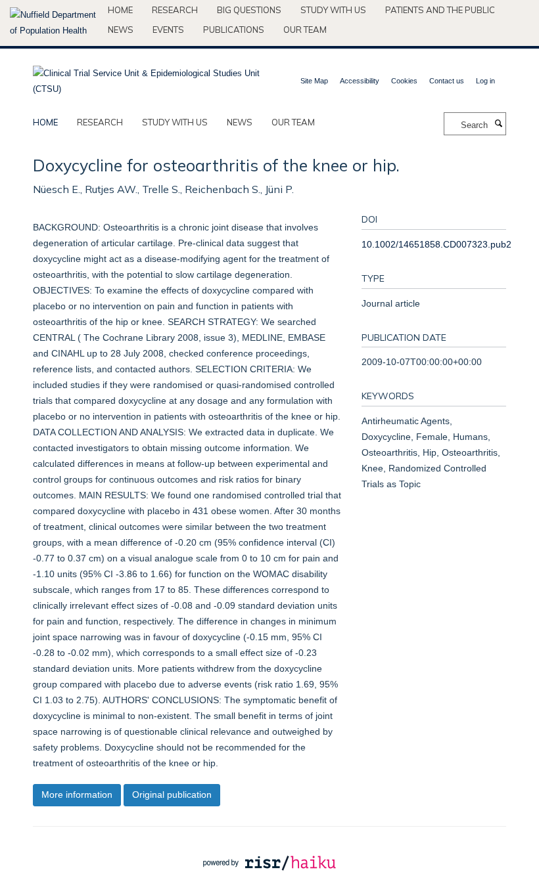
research (100, 122)
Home (120, 10)
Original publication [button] (172, 794)
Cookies (404, 81)
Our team (305, 29)
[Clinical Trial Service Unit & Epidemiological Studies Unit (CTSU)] (146, 77)
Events (168, 29)
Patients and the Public (440, 10)
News (120, 29)
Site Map (314, 81)
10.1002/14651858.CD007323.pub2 (436, 244)
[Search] (498, 124)
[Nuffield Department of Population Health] (54, 23)
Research (175, 10)
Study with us (333, 10)
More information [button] (76, 794)
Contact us (446, 81)
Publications (233, 29)
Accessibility (359, 81)
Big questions (249, 10)
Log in (485, 81)
